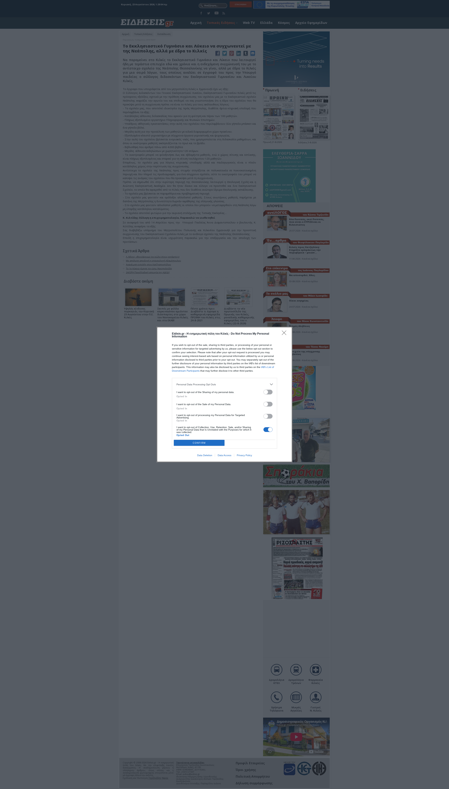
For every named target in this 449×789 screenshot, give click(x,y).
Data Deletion (204, 455)
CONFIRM (199, 443)
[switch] (268, 392)
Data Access (224, 455)
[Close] (285, 334)
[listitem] (224, 384)
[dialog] (224, 394)
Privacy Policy (244, 455)
